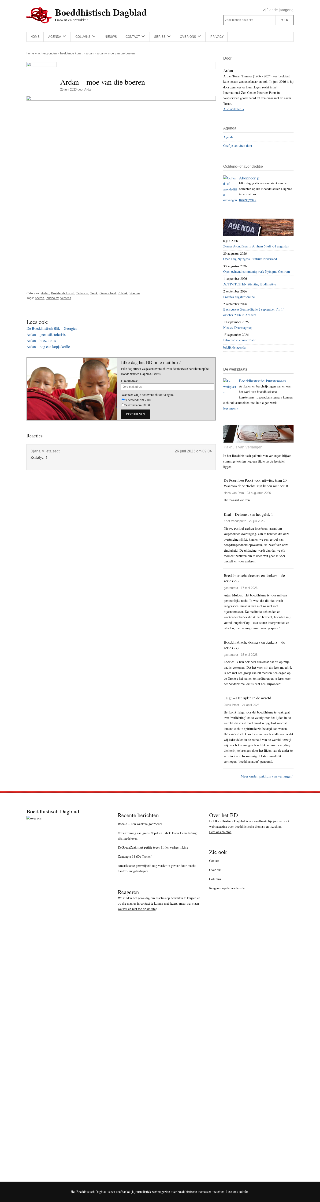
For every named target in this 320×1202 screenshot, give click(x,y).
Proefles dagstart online (239, 297)
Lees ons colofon (220, 832)
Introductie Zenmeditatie (239, 340)
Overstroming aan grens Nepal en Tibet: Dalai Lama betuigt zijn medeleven (157, 836)
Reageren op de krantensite (227, 888)
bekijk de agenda (234, 347)
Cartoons (82, 293)
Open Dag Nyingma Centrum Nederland (250, 259)
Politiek (123, 293)
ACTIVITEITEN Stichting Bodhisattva (249, 284)
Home (30, 53)
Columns (215, 879)
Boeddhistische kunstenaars (262, 380)
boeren (39, 298)
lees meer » (230, 408)
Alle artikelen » (233, 109)
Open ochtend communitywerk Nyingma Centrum (256, 271)
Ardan (89, 53)
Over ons (215, 870)
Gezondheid (108, 293)
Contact (214, 860)
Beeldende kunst (71, 53)
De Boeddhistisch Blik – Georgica (51, 328)
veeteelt (65, 298)
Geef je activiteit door (237, 145)
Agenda (228, 137)
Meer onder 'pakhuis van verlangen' (267, 776)
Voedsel (135, 293)
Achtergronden (47, 53)
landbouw (52, 298)
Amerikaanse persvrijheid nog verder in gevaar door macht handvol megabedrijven (157, 868)
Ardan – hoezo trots (41, 340)
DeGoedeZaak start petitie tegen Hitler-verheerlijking (153, 847)
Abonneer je (249, 178)
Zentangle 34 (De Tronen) (135, 856)
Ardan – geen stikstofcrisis (46, 334)
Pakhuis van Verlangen (243, 447)
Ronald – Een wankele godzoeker (140, 824)
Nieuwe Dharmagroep (237, 327)
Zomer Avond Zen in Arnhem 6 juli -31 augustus (256, 246)
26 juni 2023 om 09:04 (193, 451)
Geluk (94, 293)
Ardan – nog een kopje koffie (48, 346)
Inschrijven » (247, 199)
